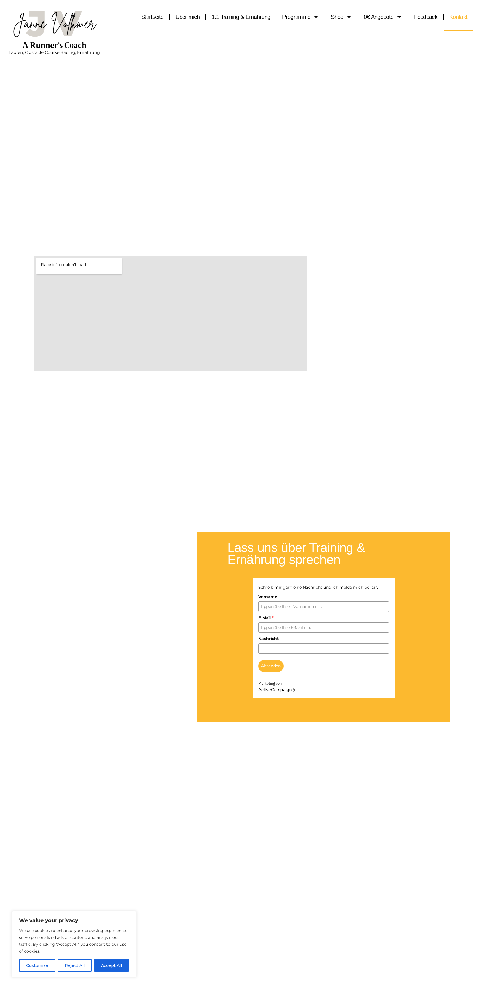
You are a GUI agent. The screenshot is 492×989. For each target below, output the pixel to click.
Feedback (425, 17)
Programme (296, 17)
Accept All (111, 965)
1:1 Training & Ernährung (241, 17)
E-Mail (266, 617)
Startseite (152, 17)
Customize (37, 965)
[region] (74, 944)
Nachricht (268, 638)
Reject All (75, 965)
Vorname (267, 596)
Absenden (271, 665)
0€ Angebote (379, 17)
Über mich (187, 17)
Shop (337, 17)
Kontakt (458, 17)
